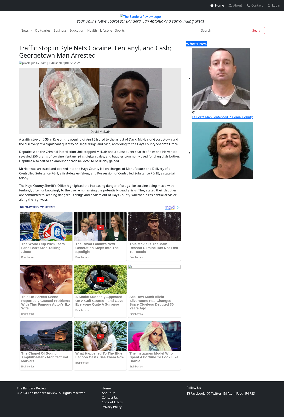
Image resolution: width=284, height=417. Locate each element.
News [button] (25, 30)
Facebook (197, 393)
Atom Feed (235, 393)
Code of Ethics (112, 402)
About (237, 5)
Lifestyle (106, 30)
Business (60, 30)
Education (77, 30)
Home (219, 5)
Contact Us (110, 397)
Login (276, 5)
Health (92, 30)
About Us (108, 393)
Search (257, 30)
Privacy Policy (112, 407)
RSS (252, 393)
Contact (257, 5)
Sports (120, 30)
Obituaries (42, 30)
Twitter (215, 393)
